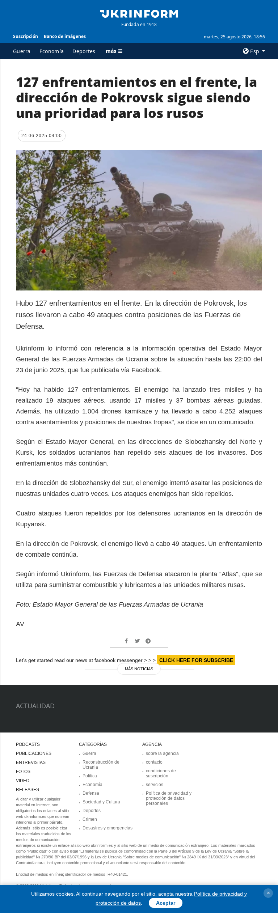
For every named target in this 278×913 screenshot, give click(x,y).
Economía (51, 51)
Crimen (90, 819)
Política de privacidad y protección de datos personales (168, 798)
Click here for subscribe (196, 660)
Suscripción (25, 36)
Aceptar (165, 903)
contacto (154, 762)
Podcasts (28, 744)
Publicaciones (33, 753)
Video (22, 780)
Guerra (22, 51)
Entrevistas (31, 762)
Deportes (83, 51)
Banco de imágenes (65, 36)
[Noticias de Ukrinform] (139, 13)
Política (90, 775)
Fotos (23, 771)
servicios (154, 784)
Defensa (91, 793)
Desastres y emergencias (107, 828)
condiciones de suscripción (161, 773)
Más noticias (139, 669)
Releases (27, 789)
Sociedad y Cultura (101, 801)
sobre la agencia (162, 753)
